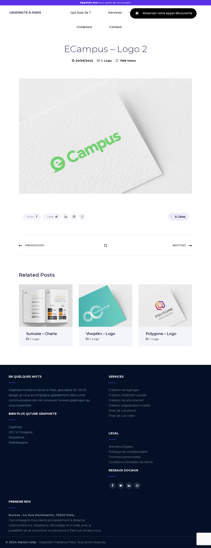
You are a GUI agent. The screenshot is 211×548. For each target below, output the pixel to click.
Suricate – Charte (41, 333)
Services (115, 12)
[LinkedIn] (65, 216)
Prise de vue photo (122, 410)
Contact (115, 27)
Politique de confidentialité (128, 452)
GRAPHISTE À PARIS (25, 12)
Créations (84, 27)
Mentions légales (121, 446)
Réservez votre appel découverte (163, 13)
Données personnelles (125, 457)
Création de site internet (126, 400)
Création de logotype (124, 390)
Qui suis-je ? (80, 12)
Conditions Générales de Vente (131, 462)
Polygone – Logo (161, 333)
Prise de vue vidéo (122, 416)
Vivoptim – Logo (100, 333)
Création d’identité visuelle (128, 395)
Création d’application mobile (129, 405)
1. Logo (106, 60)
